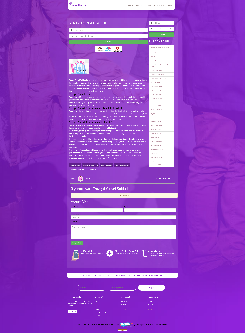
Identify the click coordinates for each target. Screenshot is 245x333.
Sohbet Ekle (125, 307)
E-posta (126, 207)
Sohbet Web (154, 61)
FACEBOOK (73, 170)
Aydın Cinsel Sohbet (156, 102)
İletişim (170, 5)
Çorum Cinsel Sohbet (156, 141)
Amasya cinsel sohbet (157, 86)
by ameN (124, 301)
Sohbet (149, 5)
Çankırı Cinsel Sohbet (156, 137)
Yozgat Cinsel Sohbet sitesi (122, 165)
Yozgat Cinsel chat (75, 165)
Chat (142, 5)
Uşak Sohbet (154, 153)
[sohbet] (126, 324)
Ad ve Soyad (74, 207)
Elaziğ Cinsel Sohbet (156, 161)
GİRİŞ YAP (152, 287)
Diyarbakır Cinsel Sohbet (157, 149)
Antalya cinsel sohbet (156, 94)
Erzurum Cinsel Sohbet (157, 165)
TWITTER (82, 170)
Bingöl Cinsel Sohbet (156, 114)
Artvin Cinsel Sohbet (156, 98)
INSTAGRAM (92, 170)
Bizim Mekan (151, 310)
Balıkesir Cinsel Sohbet (157, 106)
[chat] (122, 330)
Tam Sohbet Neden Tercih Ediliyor (160, 47)
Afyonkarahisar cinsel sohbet (158, 78)
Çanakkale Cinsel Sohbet (157, 133)
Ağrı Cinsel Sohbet (155, 82)
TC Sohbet (153, 57)
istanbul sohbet (125, 310)
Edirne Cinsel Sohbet (156, 157)
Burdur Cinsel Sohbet (156, 125)
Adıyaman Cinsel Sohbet (157, 74)
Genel (137, 5)
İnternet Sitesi (75, 214)
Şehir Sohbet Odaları (159, 5)
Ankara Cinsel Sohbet (156, 90)
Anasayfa (130, 5)
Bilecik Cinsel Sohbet (156, 110)
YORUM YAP (76, 243)
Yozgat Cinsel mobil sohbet (90, 165)
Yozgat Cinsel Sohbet (106, 165)
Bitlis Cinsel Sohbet (156, 118)
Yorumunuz (74, 221)
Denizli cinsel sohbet (156, 145)
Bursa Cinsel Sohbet (156, 129)
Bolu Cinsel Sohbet (156, 122)
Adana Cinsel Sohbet (156, 70)
